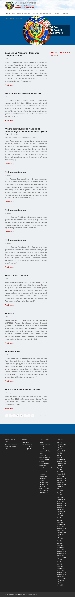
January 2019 (60, 501)
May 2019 (59, 493)
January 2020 (60, 476)
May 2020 (59, 468)
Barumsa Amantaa (11, 137)
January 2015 (60, 570)
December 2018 (61, 503)
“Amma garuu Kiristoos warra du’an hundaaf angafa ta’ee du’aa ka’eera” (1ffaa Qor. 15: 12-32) (26, 131)
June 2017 (60, 516)
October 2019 (60, 482)
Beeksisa (9, 313)
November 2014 (61, 574)
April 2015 (59, 564)
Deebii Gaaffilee (43, 447)
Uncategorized (10, 393)
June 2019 (60, 491)
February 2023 (61, 451)
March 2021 (60, 457)
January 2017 (60, 526)
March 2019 (60, 497)
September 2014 (61, 579)
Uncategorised (43, 482)
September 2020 (61, 463)
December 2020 (61, 461)
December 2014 (61, 572)
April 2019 (59, 495)
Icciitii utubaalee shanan (24, 137)
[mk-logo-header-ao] (26, 5)
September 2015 (61, 558)
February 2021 (61, 459)
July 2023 (59, 449)
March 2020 (60, 472)
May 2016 (59, 541)
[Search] (65, 18)
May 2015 (59, 562)
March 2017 (60, 522)
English (55, 55)
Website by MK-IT (32, 594)
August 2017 (60, 514)
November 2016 (61, 528)
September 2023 (61, 445)
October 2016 (60, 530)
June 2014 (60, 585)
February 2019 (61, 499)
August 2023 (60, 447)
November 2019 (61, 480)
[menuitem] (10, 13)
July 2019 (59, 488)
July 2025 (59, 442)
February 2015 (61, 568)
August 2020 (60, 465)
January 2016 (60, 549)
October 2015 (60, 555)
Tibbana (8, 59)
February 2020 (61, 474)
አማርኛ (55, 52)
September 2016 (61, 532)
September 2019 (61, 484)
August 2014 (60, 581)
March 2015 (60, 566)
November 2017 (61, 507)
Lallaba (8, 97)
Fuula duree (25, 442)
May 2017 (59, 518)
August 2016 (60, 535)
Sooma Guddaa (12, 351)
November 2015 (61, 553)
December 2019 (61, 478)
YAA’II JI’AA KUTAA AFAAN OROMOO (23, 389)
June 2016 (60, 539)
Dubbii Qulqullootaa (44, 449)
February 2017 (61, 524)
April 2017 (59, 520)
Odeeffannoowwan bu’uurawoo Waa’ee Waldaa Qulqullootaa (28, 447)
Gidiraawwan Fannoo (15, 172)
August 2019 (60, 486)
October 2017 (60, 509)
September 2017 (61, 511)
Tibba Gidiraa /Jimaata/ (16, 275)
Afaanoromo (66, 52)
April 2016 (59, 543)
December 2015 (61, 551)
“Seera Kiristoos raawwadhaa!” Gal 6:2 (24, 93)
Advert (8, 317)
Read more (9, 85)
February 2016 (61, 547)
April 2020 (59, 470)
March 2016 (60, 545)
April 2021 (59, 455)
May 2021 (59, 453)
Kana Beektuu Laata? (45, 468)
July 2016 (59, 537)
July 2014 (59, 583)
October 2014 (60, 576)
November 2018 (61, 505)
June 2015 (60, 560)
